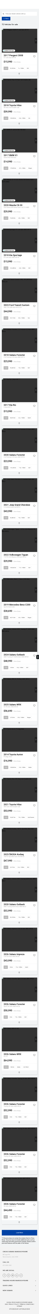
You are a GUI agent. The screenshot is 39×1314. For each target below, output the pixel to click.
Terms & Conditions (27, 1304)
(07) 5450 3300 (7, 1265)
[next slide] (36, 40)
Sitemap (19, 1306)
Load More (19, 1233)
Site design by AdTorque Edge (19, 1309)
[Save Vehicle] (34, 56)
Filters (7, 18)
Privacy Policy (14, 1304)
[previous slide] (3, 40)
